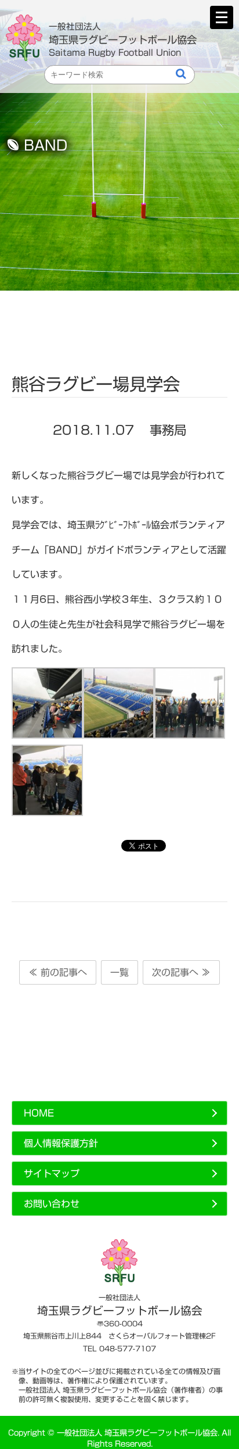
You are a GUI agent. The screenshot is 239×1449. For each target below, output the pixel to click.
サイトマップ (51, 1173)
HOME (39, 1113)
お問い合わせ (51, 1203)
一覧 (119, 972)
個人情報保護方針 (61, 1143)
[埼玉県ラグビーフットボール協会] (27, 38)
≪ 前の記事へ (57, 972)
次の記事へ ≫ (181, 972)
